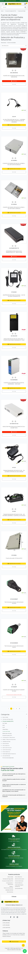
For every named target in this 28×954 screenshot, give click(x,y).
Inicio (2, 11)
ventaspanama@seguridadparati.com (14, 905)
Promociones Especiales (8, 757)
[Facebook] (11, 917)
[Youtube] (17, 917)
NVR (4, 725)
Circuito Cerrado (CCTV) (10, 11)
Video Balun (5, 729)
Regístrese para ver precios (14, 124)
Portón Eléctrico (18, 883)
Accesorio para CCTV (7, 735)
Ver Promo (14, 81)
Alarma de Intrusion (19, 878)
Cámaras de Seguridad (8, 878)
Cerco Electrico (18, 876)
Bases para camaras (7, 733)
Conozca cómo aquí (10, 0)
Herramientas (10, 892)
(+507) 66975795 (6, 927)
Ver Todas (5, 723)
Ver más (14, 84)
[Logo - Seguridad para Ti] (13, 3)
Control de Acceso (19, 880)
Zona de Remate (18, 888)
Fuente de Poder (21, 11)
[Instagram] (14, 917)
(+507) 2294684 (6, 922)
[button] (23, 945)
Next (15, 71)
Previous (13, 71)
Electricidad (10, 876)
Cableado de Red (9, 890)
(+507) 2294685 (6, 925)
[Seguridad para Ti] (14, 902)
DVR (4, 727)
